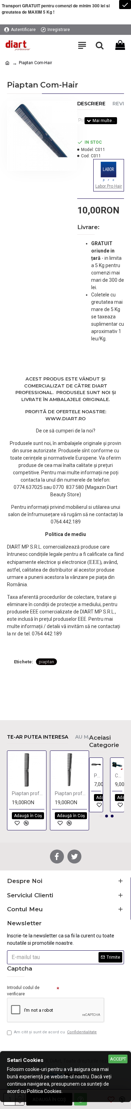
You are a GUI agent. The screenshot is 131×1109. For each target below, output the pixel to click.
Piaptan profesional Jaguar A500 (28, 793)
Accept (118, 1059)
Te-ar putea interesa (37, 737)
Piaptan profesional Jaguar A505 (71, 793)
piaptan (46, 661)
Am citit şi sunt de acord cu (55, 1032)
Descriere (91, 104)
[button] (101, 816)
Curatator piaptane (118, 775)
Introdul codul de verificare (23, 990)
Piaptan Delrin (97, 775)
